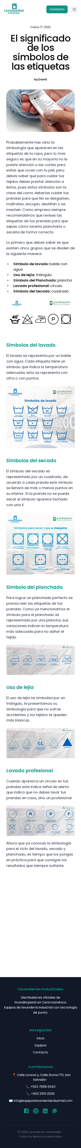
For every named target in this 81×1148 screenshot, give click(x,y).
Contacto (57, 9)
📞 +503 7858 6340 (40, 1086)
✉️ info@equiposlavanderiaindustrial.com (40, 1100)
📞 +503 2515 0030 (40, 1093)
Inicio (40, 1038)
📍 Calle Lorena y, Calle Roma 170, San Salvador (41, 1077)
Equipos (40, 1045)
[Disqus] (40, 922)
